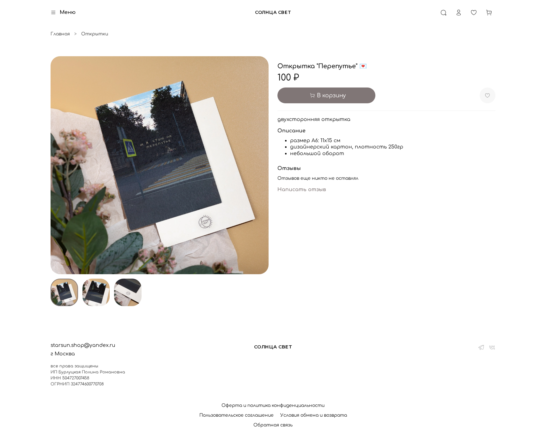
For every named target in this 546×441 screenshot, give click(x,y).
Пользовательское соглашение (236, 415)
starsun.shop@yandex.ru (83, 345)
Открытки (94, 34)
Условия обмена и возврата (313, 415)
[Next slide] (259, 165)
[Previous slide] (59, 165)
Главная (60, 34)
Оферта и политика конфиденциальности (273, 405)
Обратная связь (273, 425)
